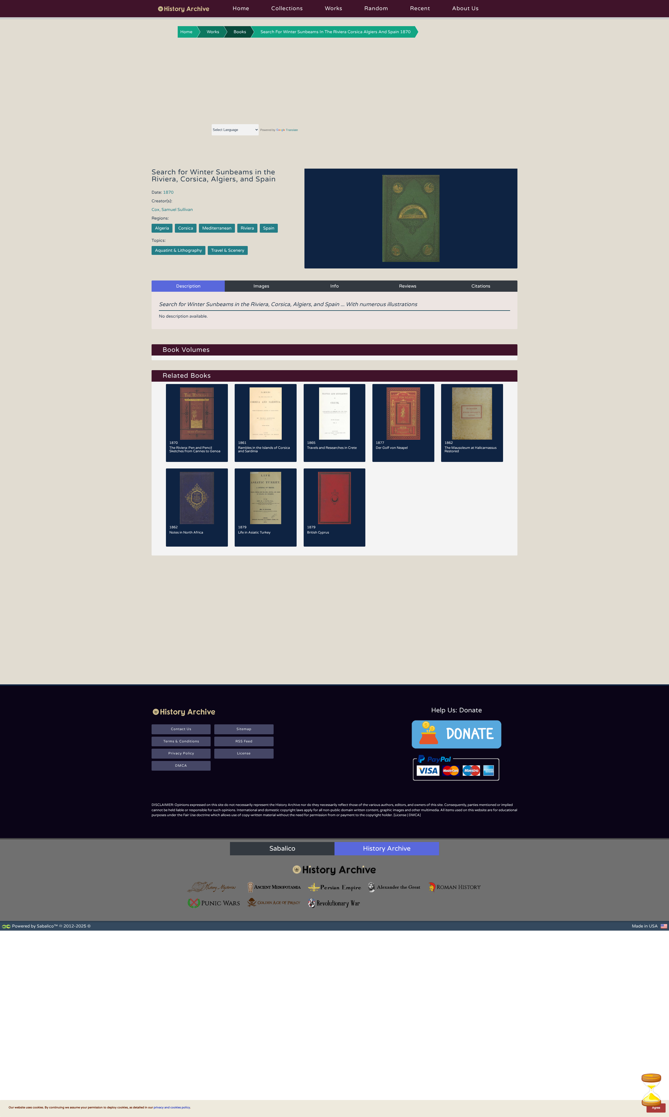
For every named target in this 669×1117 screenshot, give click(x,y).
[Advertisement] (334, 79)
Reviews (407, 286)
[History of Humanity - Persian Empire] (334, 887)
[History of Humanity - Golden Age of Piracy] (274, 902)
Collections (287, 8)
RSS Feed (243, 741)
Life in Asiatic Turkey (254, 532)
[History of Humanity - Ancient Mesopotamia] (274, 887)
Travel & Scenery (227, 250)
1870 (168, 192)
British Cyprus (318, 532)
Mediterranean (217, 228)
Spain (268, 228)
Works (333, 8)
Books (240, 32)
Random (376, 8)
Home (241, 8)
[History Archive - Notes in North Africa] (196, 498)
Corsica (185, 228)
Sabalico (282, 848)
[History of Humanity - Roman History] (455, 887)
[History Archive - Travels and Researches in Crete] (334, 413)
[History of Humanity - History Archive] (334, 870)
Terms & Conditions (181, 741)
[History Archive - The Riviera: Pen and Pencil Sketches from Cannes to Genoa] (196, 413)
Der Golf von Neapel (392, 448)
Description (188, 286)
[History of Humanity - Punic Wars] (214, 903)
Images (261, 286)
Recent (420, 8)
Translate (292, 129)
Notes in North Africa (186, 532)
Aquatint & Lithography (178, 250)
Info (334, 286)
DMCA (181, 766)
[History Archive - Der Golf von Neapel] (403, 413)
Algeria (162, 228)
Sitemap (244, 729)
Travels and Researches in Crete (332, 448)
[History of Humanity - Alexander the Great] (395, 887)
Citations (480, 286)
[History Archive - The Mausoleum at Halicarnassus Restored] (472, 413)
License (244, 753)
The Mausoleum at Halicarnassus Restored (471, 449)
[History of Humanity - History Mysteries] (214, 887)
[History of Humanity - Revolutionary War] (334, 903)
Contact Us (181, 729)
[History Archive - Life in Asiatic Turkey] (265, 498)
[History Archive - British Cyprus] (334, 498)
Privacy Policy (181, 753)
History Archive (387, 848)
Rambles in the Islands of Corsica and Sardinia (264, 449)
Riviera (247, 228)
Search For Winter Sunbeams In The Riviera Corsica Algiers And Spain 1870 (336, 32)
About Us (465, 8)
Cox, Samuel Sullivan (172, 209)
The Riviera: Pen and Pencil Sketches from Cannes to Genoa (194, 449)
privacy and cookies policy (172, 1107)
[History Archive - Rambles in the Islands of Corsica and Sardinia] (265, 413)
